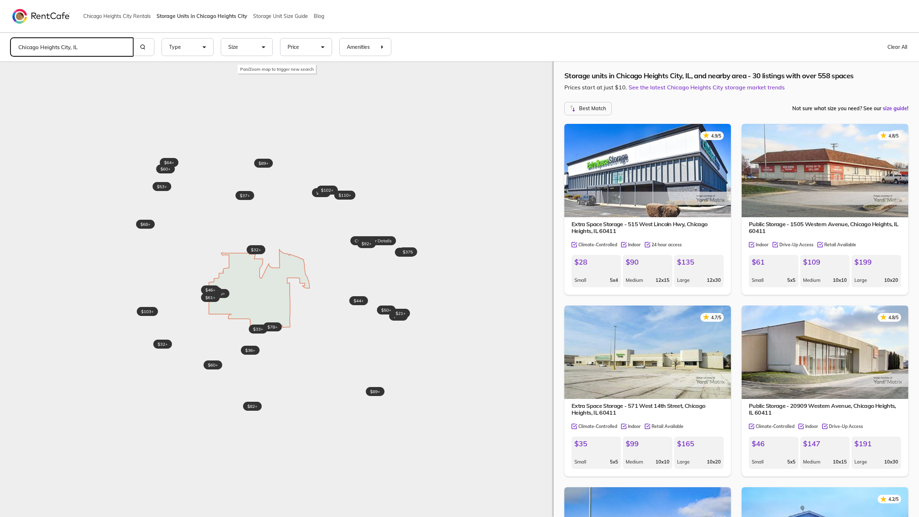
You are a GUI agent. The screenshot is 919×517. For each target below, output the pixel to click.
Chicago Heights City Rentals (117, 16)
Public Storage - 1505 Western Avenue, (824, 227)
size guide (895, 108)
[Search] (143, 47)
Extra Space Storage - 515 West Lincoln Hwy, (639, 227)
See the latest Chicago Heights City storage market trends (707, 87)
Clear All (897, 47)
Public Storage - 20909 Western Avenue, (822, 409)
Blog (319, 16)
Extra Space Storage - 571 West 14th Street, (638, 409)
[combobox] (72, 47)
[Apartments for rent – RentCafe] (41, 16)
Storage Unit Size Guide (280, 16)
